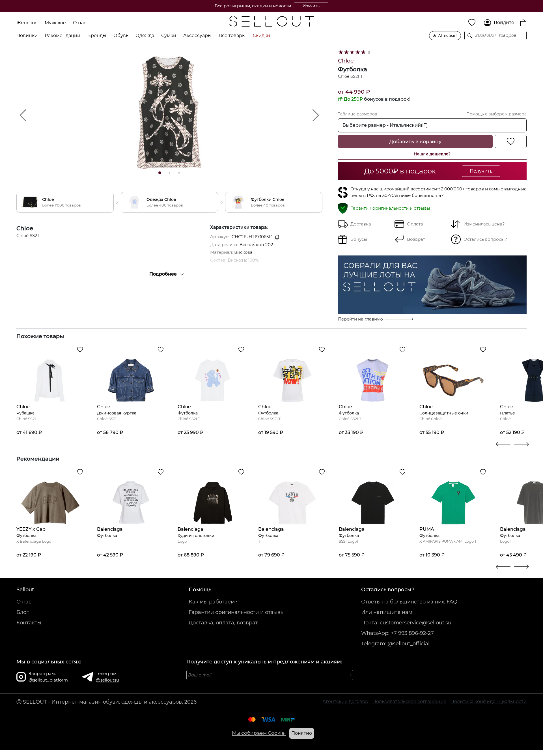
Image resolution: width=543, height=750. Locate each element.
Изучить (311, 5)
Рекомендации (62, 35)
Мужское (55, 22)
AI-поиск (447, 35)
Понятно (301, 733)
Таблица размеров (357, 114)
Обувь (120, 35)
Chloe (346, 60)
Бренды (96, 35)
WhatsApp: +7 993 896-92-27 (397, 633)
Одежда (144, 35)
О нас (79, 22)
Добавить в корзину (415, 141)
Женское (27, 22)
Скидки (261, 35)
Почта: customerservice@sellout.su (406, 623)
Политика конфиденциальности (489, 701)
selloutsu (109, 680)
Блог (22, 612)
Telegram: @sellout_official (395, 644)
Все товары (232, 35)
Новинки (27, 35)
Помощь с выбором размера (496, 114)
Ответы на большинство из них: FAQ (409, 602)
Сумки (168, 35)
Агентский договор (345, 701)
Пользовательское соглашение (409, 701)
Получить (481, 171)
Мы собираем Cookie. (259, 733)
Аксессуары (197, 35)
